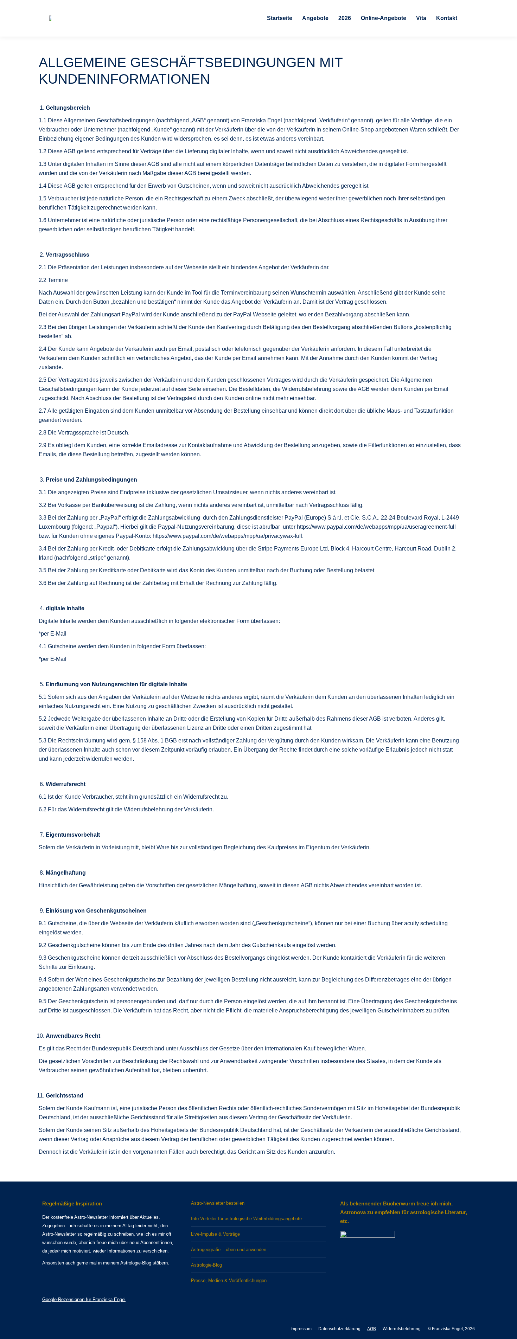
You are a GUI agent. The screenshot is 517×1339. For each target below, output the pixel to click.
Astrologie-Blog (206, 1265)
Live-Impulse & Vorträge (215, 1234)
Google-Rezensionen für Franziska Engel (84, 1299)
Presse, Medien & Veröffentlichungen (229, 1280)
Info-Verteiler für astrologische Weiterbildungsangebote (246, 1218)
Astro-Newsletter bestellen (217, 1203)
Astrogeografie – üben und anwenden (228, 1249)
